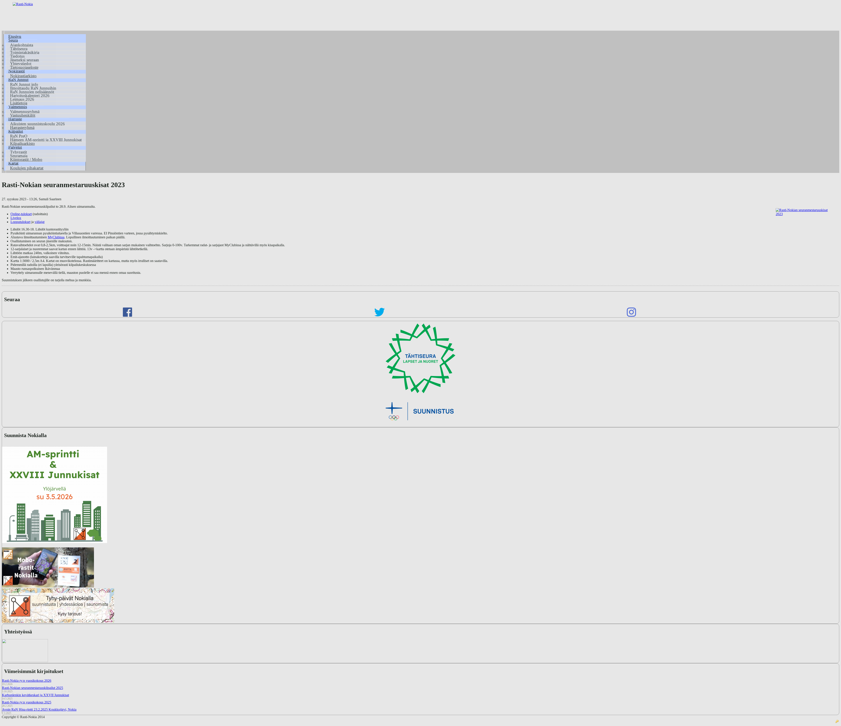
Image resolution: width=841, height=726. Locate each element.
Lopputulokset (20, 222)
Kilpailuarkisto (22, 143)
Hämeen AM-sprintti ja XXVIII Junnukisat (46, 139)
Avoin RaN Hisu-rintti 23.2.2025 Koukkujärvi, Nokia (39, 709)
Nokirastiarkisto (23, 76)
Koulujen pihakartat (26, 168)
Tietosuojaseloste (24, 67)
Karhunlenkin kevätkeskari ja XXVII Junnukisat (35, 695)
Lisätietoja (18, 103)
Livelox (16, 218)
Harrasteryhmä (22, 127)
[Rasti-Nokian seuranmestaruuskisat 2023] (803, 235)
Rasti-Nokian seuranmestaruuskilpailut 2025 (32, 688)
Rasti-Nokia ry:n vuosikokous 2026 (26, 680)
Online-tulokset (21, 214)
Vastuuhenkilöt (22, 115)
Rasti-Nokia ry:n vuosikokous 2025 (26, 702)
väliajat (39, 222)
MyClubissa (56, 237)
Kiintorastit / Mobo (26, 159)
